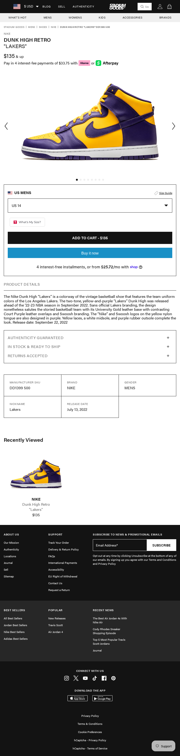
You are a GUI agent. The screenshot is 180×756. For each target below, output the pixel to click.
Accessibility (56, 569)
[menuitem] (46, 6)
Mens (31, 27)
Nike (53, 27)
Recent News (103, 610)
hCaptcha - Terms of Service (90, 748)
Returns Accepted (28, 355)
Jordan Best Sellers (15, 625)
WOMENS (75, 17)
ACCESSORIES (132, 17)
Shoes (43, 27)
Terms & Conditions (90, 724)
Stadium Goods (14, 27)
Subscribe (161, 545)
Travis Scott (55, 625)
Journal (8, 563)
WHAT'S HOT (17, 17)
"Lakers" (36, 509)
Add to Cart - (90, 237)
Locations (10, 556)
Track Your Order (58, 542)
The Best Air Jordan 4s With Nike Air (110, 620)
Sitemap (9, 576)
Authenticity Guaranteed (36, 337)
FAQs (51, 556)
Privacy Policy (90, 716)
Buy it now (90, 253)
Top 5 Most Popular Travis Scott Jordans (109, 641)
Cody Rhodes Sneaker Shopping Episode (106, 631)
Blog (46, 6)
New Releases (57, 618)
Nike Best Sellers (14, 632)
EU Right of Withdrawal (62, 576)
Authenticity (83, 6)
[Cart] (169, 6)
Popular (55, 610)
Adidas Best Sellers (16, 638)
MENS (48, 17)
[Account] (160, 6)
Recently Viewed (23, 440)
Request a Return (59, 590)
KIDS (102, 17)
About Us (11, 534)
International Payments (62, 563)
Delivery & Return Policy (63, 549)
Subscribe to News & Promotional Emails (127, 534)
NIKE (36, 499)
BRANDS (165, 17)
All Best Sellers (13, 618)
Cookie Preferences (90, 732)
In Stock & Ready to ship (34, 346)
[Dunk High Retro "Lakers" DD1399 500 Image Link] (36, 474)
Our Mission (11, 542)
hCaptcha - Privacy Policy (90, 740)
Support (55, 534)
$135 (36, 514)
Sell (61, 6)
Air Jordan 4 (55, 632)
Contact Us (55, 583)
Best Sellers (14, 610)
